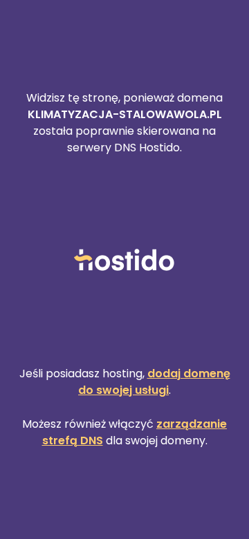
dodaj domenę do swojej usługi (154, 382)
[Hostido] (124, 261)
